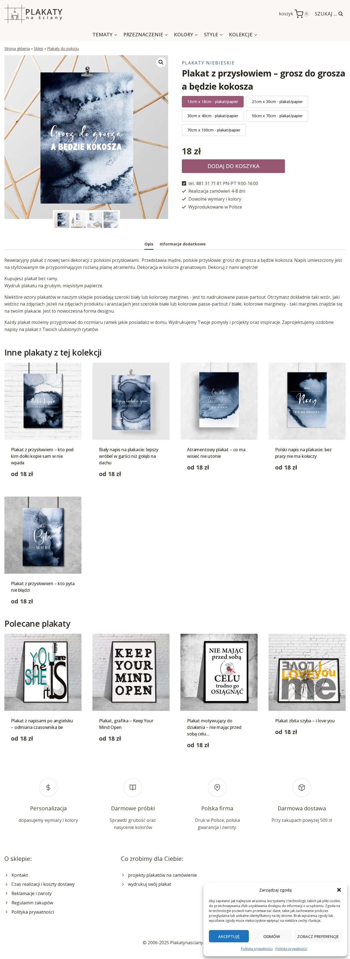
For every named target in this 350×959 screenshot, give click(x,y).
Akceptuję (229, 936)
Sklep (38, 48)
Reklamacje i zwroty (31, 893)
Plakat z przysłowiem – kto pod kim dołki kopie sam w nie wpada (42, 456)
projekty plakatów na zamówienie (162, 875)
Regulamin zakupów (32, 903)
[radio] (213, 101)
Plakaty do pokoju (63, 48)
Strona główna (17, 48)
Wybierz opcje (201, 484)
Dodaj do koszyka (233, 166)
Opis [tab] (148, 244)
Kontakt (19, 875)
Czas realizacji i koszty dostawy (43, 884)
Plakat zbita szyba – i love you (305, 721)
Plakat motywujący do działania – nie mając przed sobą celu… (214, 727)
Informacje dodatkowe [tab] (183, 244)
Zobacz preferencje (318, 936)
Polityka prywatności (257, 948)
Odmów (271, 936)
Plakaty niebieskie (208, 63)
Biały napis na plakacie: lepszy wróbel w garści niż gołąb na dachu (128, 456)
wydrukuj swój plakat (149, 884)
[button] (339, 890)
